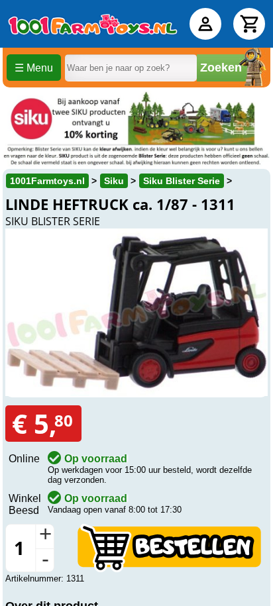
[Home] (93, 24)
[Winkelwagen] (249, 24)
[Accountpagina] (205, 24)
